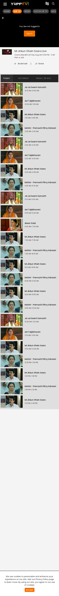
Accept (29, 590)
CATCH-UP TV (40, 11)
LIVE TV (17, 11)
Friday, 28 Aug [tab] (43, 78)
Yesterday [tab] (23, 78)
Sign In (29, 33)
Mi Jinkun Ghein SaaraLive (31, 51)
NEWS (27, 11)
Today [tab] (6, 78)
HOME (7, 11)
